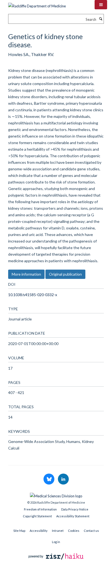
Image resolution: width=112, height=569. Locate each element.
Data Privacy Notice (74, 509)
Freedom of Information (40, 509)
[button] (101, 4)
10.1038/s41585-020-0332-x (32, 294)
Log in (56, 542)
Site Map (19, 530)
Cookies (73, 530)
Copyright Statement (37, 516)
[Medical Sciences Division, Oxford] (56, 494)
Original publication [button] (65, 274)
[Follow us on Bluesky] (49, 479)
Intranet (58, 530)
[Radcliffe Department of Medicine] (37, 4)
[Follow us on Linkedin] (63, 479)
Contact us (91, 530)
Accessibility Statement (72, 516)
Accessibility (39, 530)
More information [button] (26, 274)
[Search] (101, 19)
